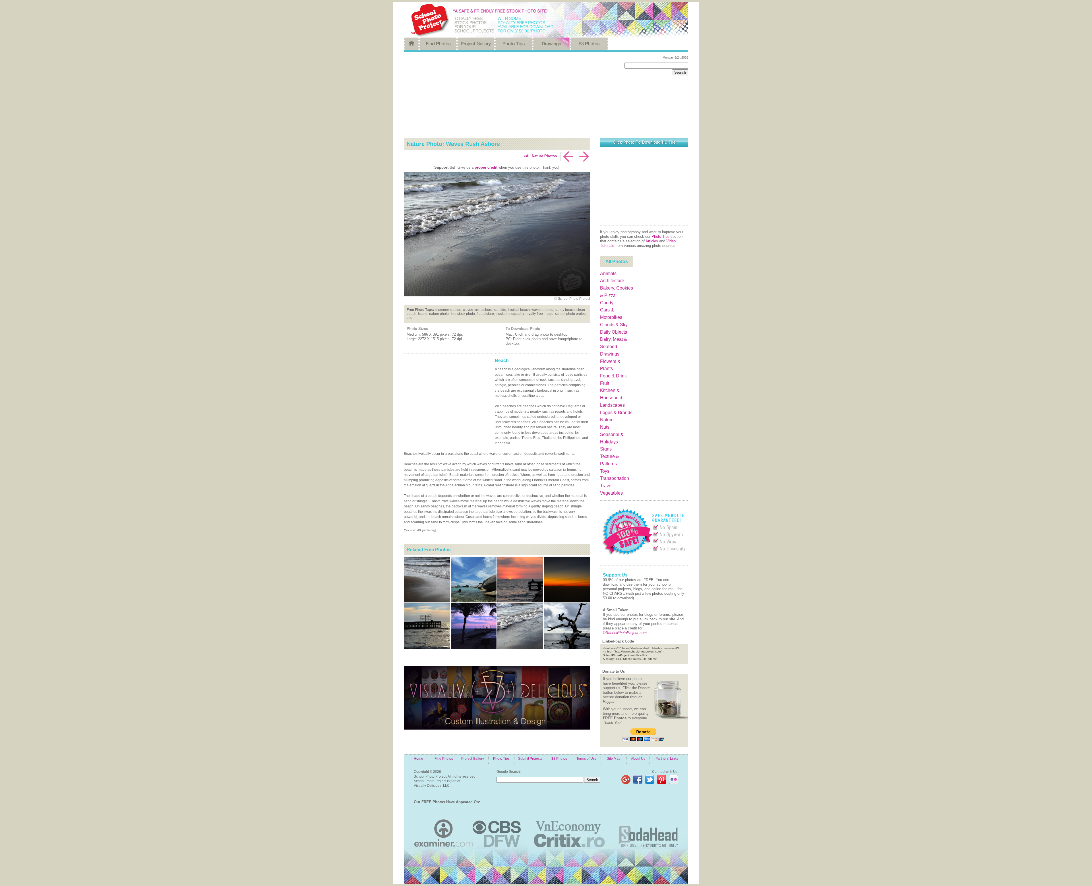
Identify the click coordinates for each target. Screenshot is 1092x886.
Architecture (612, 280)
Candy (606, 302)
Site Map (614, 758)
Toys (604, 471)
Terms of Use (586, 758)
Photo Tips (660, 236)
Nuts (604, 427)
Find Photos (444, 758)
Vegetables (611, 493)
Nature (607, 419)
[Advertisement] (510, 95)
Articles (652, 241)
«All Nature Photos (540, 156)
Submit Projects (530, 758)
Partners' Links (666, 758)
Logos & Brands (616, 412)
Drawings (609, 354)
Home (418, 758)
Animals (608, 273)
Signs (606, 449)
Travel (606, 485)
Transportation (614, 478)
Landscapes (612, 405)
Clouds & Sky (614, 324)
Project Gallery (472, 758)
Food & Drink (613, 375)
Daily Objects (613, 332)
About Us (638, 758)
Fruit (604, 383)
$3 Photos (559, 758)
